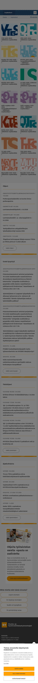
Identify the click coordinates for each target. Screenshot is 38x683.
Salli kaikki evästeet (19, 673)
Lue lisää (6, 663)
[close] (34, 643)
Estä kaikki (19, 668)
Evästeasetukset (19, 678)
